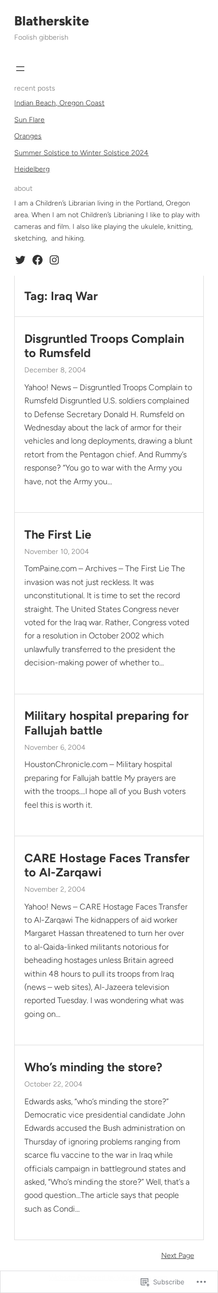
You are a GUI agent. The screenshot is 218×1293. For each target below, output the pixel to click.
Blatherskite (51, 21)
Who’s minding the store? (93, 1067)
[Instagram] (54, 260)
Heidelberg (32, 169)
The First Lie (57, 534)
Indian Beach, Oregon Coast (59, 103)
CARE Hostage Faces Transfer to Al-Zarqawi (107, 865)
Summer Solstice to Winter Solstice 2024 (81, 153)
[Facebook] (37, 260)
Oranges (28, 136)
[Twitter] (20, 260)
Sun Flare (29, 119)
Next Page (177, 1255)
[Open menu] (20, 69)
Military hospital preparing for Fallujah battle (106, 723)
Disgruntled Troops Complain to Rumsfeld (104, 346)
